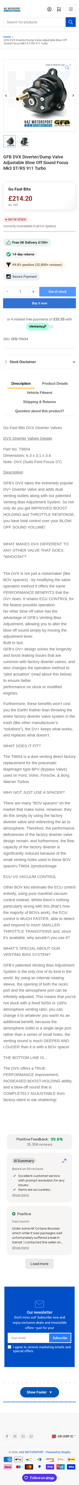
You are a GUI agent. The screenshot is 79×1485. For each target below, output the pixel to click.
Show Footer (39, 1392)
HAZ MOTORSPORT (31, 1452)
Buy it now (39, 303)
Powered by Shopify (58, 1452)
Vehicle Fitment (39, 393)
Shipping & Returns (39, 402)
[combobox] (39, 22)
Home (7, 36)
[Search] (70, 22)
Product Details (55, 383)
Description (21, 383)
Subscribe (60, 1338)
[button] (20, 1195)
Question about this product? (39, 411)
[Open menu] (71, 9)
